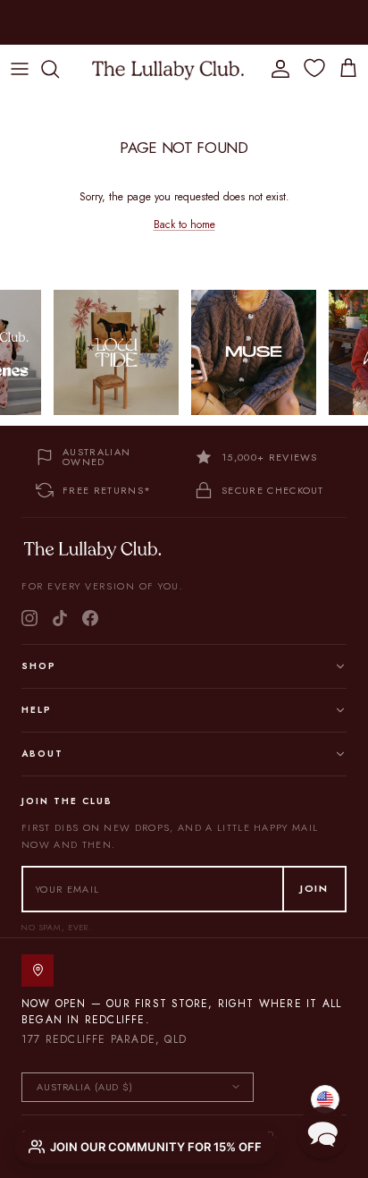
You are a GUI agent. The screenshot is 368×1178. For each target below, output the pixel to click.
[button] (322, 1132)
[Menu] (19, 69)
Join (314, 888)
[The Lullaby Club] (168, 69)
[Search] (59, 69)
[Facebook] (90, 618)
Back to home (184, 224)
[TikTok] (60, 618)
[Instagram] (29, 618)
